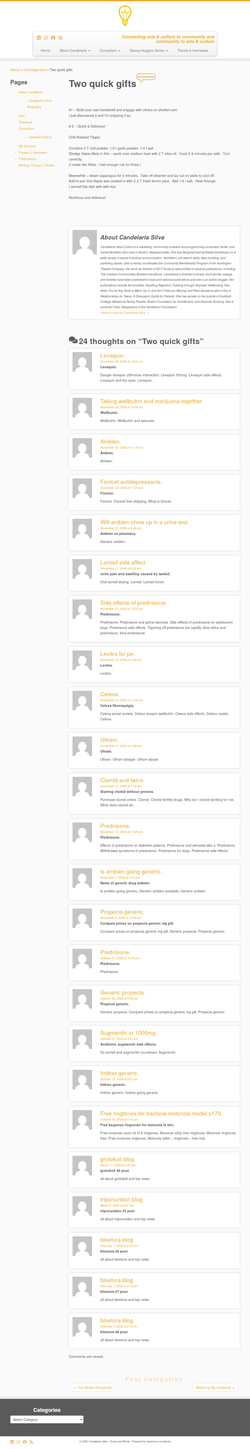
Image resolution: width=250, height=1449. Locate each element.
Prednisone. (115, 952)
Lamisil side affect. (123, 562)
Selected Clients (40, 137)
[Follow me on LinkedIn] (40, 37)
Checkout (25, 122)
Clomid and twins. (122, 780)
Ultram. (109, 739)
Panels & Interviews (193, 50)
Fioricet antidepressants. (131, 481)
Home (45, 50)
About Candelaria (74, 50)
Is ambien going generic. (131, 871)
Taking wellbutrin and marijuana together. (151, 401)
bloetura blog (116, 1320)
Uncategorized (34, 69)
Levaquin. (112, 355)
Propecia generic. (122, 912)
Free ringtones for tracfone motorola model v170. (161, 1113)
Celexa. (109, 694)
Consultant (108, 50)
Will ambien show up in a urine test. (144, 522)
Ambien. (110, 441)
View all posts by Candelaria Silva (124, 312)
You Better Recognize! (93, 1387)
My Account (27, 146)
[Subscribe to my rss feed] (62, 37)
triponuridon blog (121, 1199)
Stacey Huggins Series (148, 50)
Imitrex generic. (119, 1073)
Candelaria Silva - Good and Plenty (109, 1441)
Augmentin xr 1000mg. (128, 1032)
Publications (27, 158)
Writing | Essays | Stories (37, 165)
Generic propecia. (122, 992)
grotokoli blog (117, 1159)
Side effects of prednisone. (133, 602)
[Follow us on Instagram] (47, 37)
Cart (22, 115)
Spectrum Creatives (159, 1441)
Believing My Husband (215, 1387)
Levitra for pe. (117, 653)
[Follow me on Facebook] (55, 37)
